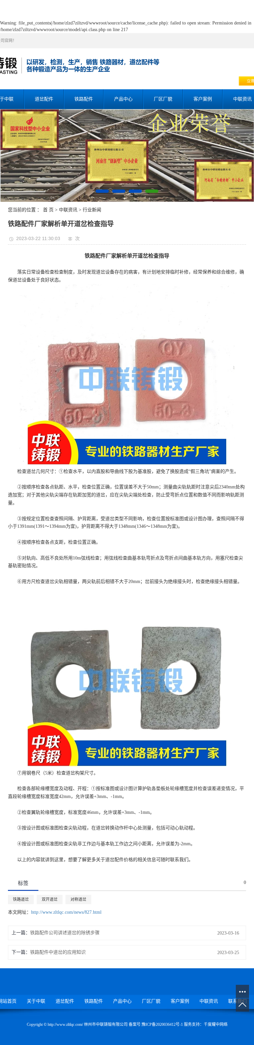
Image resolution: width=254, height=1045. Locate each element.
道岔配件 (44, 99)
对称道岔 (78, 899)
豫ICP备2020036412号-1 (162, 1024)
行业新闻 (92, 209)
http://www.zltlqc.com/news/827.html (66, 912)
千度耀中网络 (216, 1024)
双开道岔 (50, 899)
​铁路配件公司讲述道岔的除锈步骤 (65, 932)
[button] (102, 191)
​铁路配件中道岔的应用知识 (58, 952)
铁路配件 (83, 99)
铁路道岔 (21, 899)
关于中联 (36, 1001)
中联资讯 (68, 209)
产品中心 (123, 99)
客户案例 (202, 99)
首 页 (48, 209)
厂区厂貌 (163, 99)
